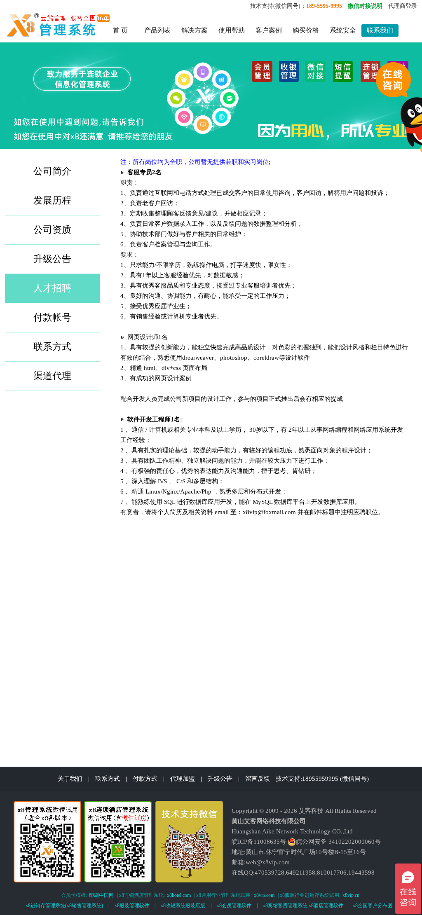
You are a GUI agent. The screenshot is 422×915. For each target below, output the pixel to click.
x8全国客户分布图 (372, 905)
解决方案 (194, 30)
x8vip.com (264, 895)
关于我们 (70, 778)
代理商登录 (402, 6)
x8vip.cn (350, 895)
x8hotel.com (179, 895)
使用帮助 (231, 30)
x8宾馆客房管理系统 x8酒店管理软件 (303, 905)
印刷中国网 (101, 895)
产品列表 (157, 30)
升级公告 (220, 778)
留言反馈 (257, 778)
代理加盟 (182, 778)
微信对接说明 (365, 6)
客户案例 (269, 30)
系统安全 (343, 30)
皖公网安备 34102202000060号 (338, 841)
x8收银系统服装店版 (183, 905)
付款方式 (145, 778)
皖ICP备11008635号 (259, 841)
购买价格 (306, 30)
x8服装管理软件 (132, 905)
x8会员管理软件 (234, 905)
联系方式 (107, 778)
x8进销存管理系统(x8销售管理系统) (64, 905)
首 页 (120, 30)
